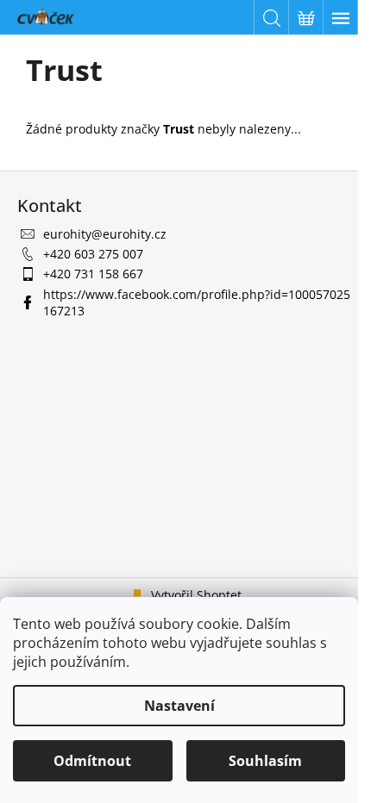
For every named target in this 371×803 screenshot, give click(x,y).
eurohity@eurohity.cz (105, 234)
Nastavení (179, 705)
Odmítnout (92, 760)
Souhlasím (265, 760)
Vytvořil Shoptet (196, 595)
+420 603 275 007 (93, 254)
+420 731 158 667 (93, 273)
